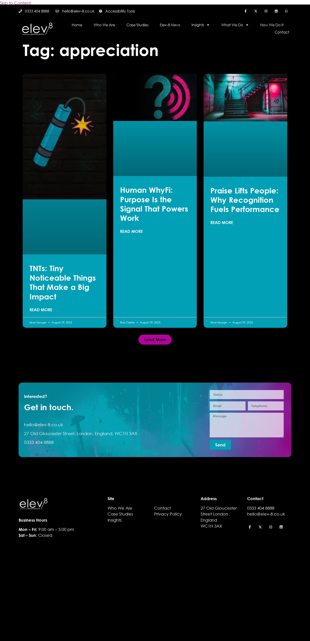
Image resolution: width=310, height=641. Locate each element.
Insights (198, 24)
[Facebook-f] (246, 11)
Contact (282, 32)
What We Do (232, 24)
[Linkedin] (276, 11)
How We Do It (271, 24)
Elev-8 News (170, 24)
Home (77, 24)
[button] (155, 339)
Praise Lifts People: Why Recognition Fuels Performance (244, 200)
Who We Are (104, 24)
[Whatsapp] (286, 11)
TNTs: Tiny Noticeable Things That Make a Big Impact (63, 282)
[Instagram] (266, 11)
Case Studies (137, 24)
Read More (41, 309)
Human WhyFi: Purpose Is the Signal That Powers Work (154, 204)
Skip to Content (15, 2)
